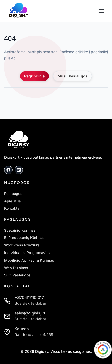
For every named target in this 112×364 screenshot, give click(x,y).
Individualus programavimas (29, 253)
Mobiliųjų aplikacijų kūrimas (29, 260)
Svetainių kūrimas (20, 230)
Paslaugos (13, 194)
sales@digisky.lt (30, 313)
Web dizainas (16, 268)
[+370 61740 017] (7, 301)
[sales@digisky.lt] (7, 316)
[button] (101, 11)
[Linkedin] (19, 170)
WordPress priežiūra (22, 245)
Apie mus (12, 201)
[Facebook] (8, 170)
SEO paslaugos (17, 275)
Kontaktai (12, 208)
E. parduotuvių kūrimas (24, 238)
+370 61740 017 (29, 297)
